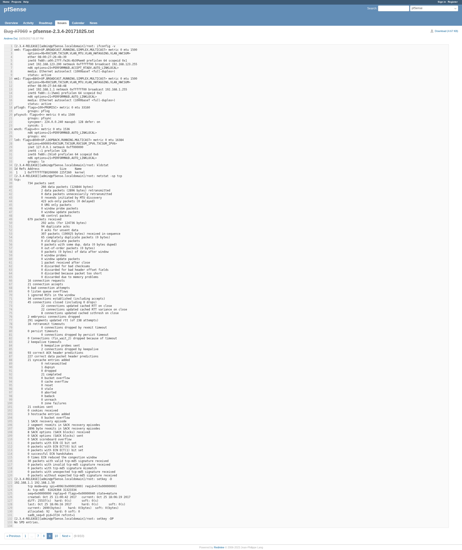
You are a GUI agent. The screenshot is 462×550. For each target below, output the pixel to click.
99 (10, 399)
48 (10, 215)
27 (10, 140)
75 (10, 313)
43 (10, 197)
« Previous (13, 536)
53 (10, 233)
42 (10, 194)
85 (10, 349)
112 (9, 446)
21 (10, 118)
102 (9, 410)
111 (9, 443)
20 (10, 114)
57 (10, 248)
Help (26, 1)
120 (9, 475)
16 (10, 100)
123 (9, 486)
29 (10, 147)
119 (9, 472)
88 (10, 360)
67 (10, 284)
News (93, 23)
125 (9, 493)
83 (10, 342)
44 (10, 201)
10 (10, 78)
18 (10, 107)
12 (10, 86)
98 (10, 396)
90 (10, 367)
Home (6, 1)
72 (10, 302)
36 (10, 172)
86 (10, 352)
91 (10, 371)
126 (9, 497)
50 (10, 223)
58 (10, 251)
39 (10, 183)
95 (10, 385)
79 (10, 327)
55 (10, 241)
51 (10, 226)
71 (10, 298)
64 (10, 273)
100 (9, 403)
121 (9, 479)
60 (10, 259)
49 (10, 219)
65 (10, 277)
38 (10, 179)
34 (10, 165)
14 (10, 93)
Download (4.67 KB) (446, 31)
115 (9, 457)
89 (10, 363)
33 (10, 161)
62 (10, 266)
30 (10, 150)
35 (10, 169)
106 (9, 425)
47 (10, 212)
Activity (28, 23)
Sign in (442, 1)
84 (10, 345)
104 (9, 417)
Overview (11, 23)
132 (9, 518)
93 (10, 378)
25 (10, 132)
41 (10, 190)
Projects (16, 1)
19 (10, 111)
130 (9, 511)
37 (10, 176)
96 (10, 389)
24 (10, 129)
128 (9, 504)
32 (10, 158)
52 (10, 230)
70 (10, 295)
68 (10, 288)
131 (9, 515)
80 (10, 331)
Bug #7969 (16, 31)
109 (9, 435)
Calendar (78, 23)
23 (10, 125)
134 (9, 526)
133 (9, 522)
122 (9, 482)
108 (9, 432)
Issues (62, 23)
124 (9, 490)
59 (10, 255)
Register (453, 1)
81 (10, 334)
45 (10, 205)
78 (10, 324)
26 (10, 136)
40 (10, 187)
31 (10, 154)
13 (10, 89)
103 (9, 414)
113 (9, 450)
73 (10, 306)
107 (9, 428)
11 (10, 82)
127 (9, 500)
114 (9, 453)
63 (10, 270)
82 (10, 338)
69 (10, 291)
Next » (66, 536)
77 (10, 320)
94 (10, 381)
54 (10, 237)
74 (10, 309)
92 (10, 374)
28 (10, 143)
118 (9, 468)
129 (9, 508)
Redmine (219, 547)
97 (10, 392)
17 (10, 104)
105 (9, 421)
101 (9, 407)
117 (9, 464)
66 (10, 280)
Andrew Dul (10, 38)
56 (10, 244)
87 (10, 356)
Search (372, 8)
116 (9, 461)
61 (10, 262)
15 (10, 96)
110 (9, 439)
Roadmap (45, 23)
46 (10, 208)
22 (10, 122)
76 (10, 316)
